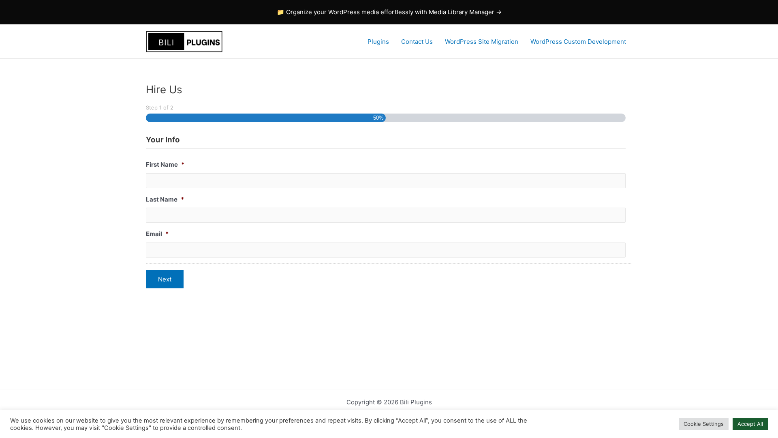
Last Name (165, 199)
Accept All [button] (750, 424)
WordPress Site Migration (481, 41)
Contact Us (417, 41)
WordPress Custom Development (578, 41)
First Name (165, 164)
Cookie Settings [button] (704, 424)
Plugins (378, 41)
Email (157, 234)
